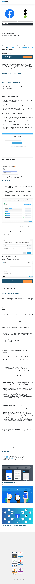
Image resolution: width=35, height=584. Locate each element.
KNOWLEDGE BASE (10, 458)
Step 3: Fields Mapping (5, 37)
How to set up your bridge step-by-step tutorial (8, 31)
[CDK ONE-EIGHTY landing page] (25, 14)
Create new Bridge (21, 78)
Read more (3, 484)
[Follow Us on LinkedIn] (17, 579)
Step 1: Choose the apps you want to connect (8, 33)
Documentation (5, 23)
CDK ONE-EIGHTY (6, 457)
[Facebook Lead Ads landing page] (9, 14)
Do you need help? (4, 42)
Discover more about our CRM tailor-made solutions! (24, 430)
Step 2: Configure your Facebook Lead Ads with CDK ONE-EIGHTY (11, 35)
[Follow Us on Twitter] (23, 579)
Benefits (3, 29)
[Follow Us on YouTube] (20, 579)
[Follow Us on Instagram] (14, 579)
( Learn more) (4, 309)
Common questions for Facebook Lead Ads (8, 40)
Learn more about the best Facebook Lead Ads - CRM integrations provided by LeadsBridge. (16, 425)
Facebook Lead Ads (6, 456)
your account (12, 459)
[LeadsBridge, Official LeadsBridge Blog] (5, 1)
